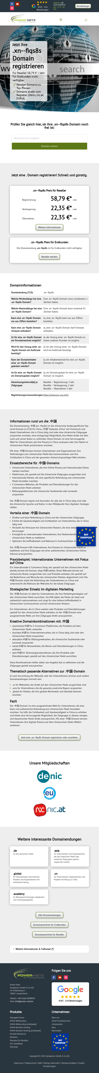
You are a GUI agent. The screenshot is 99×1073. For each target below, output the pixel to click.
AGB (40, 1063)
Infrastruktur (57, 1024)
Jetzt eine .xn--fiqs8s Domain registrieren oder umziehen (49, 737)
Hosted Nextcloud (18, 1033)
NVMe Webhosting (18, 1020)
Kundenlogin (83, 6)
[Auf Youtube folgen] (17, 4)
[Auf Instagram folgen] (12, 8)
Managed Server (17, 1017)
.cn (13, 684)
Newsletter (56, 1030)
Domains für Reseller (19, 1040)
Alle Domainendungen (49, 915)
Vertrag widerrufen (51, 1063)
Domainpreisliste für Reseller (49, 934)
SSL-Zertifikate (16, 1043)
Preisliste (14, 1047)
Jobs (54, 1027)
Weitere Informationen (49, 227)
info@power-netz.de (24, 1001)
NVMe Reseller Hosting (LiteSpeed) (25, 1030)
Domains (14, 1037)
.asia (14, 688)
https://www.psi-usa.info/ (56, 394)
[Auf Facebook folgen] (12, 4)
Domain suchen (49, 146)
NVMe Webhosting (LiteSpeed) (23, 1024)
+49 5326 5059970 (26, 998)
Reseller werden (49, 256)
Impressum (19, 1063)
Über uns (56, 1017)
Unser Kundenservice (61, 1020)
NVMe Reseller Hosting (20, 1027)
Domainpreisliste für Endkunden (49, 924)
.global (15, 691)
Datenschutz (30, 1063)
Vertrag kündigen (69, 1063)
